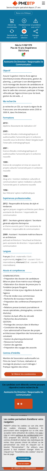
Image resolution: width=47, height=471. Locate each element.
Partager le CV (35, 36)
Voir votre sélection (24, 36)
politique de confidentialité (27, 435)
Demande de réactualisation (11, 36)
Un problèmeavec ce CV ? (36, 26)
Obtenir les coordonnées (25, 468)
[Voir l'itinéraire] (23, 55)
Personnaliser (23, 458)
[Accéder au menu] (43, 3)
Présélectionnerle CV (24, 26)
